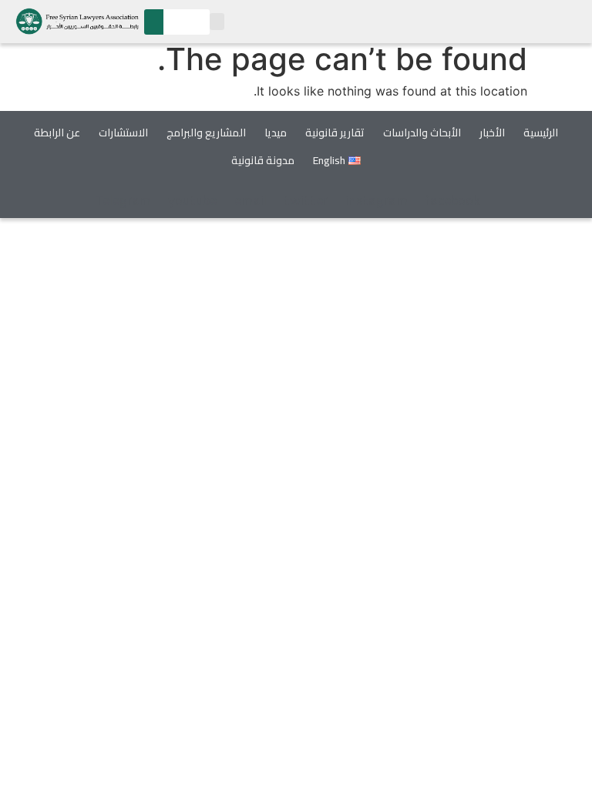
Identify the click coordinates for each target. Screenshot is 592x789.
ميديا (275, 133)
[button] (217, 22)
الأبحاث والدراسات (422, 133)
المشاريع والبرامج (206, 133)
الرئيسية (540, 133)
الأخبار (492, 133)
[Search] (153, 22)
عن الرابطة (57, 133)
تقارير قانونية (335, 133)
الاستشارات (123, 133)
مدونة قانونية (262, 160)
